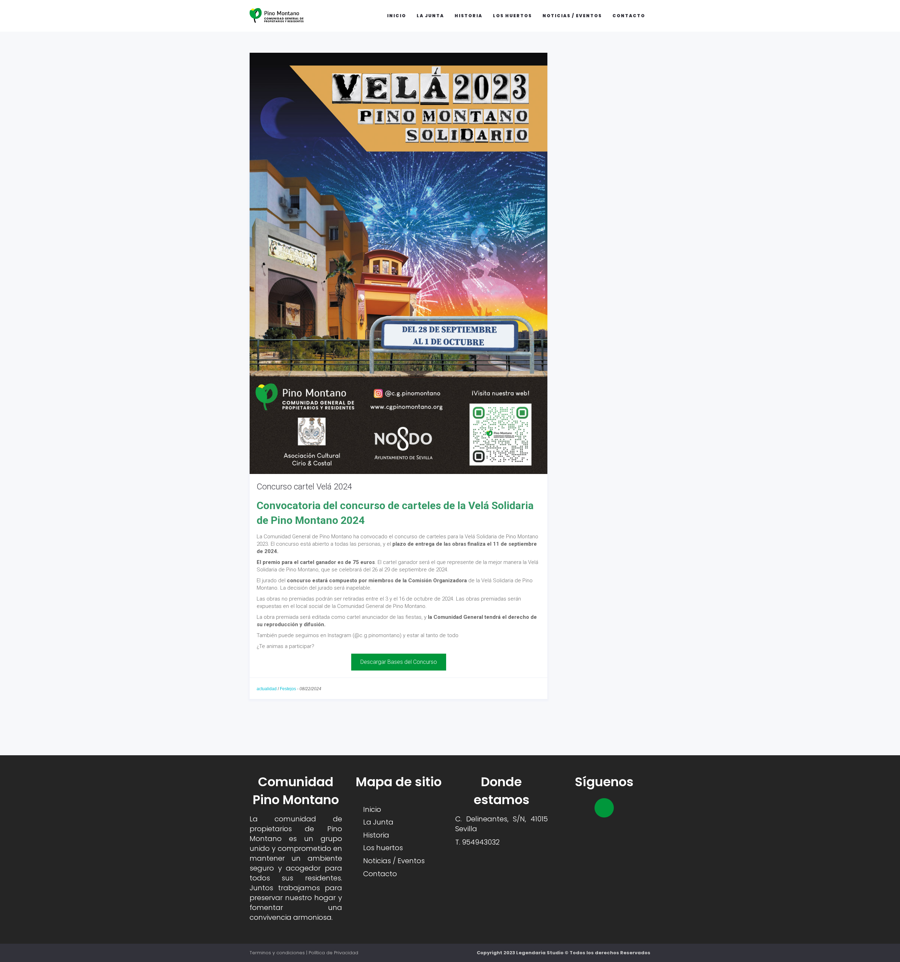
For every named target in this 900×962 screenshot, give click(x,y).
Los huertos (512, 16)
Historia (468, 16)
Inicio (396, 16)
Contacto (628, 16)
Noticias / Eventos (572, 16)
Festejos (288, 688)
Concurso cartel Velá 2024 (304, 487)
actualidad (267, 688)
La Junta (430, 16)
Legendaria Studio (540, 952)
